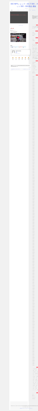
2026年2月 (33, 85)
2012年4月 (33, 333)
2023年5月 (33, 133)
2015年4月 (33, 279)
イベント (33, 68)
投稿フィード (33, 395)
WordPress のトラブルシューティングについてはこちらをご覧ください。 (26, 408)
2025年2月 (33, 103)
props (35, 382)
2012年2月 (33, 336)
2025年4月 (33, 100)
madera (33, 379)
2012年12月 (33, 321)
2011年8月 (33, 345)
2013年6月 (33, 312)
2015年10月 (33, 270)
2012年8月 (33, 327)
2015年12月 (33, 267)
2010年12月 (33, 357)
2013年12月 (33, 303)
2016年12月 (33, 249)
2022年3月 (33, 154)
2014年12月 (33, 285)
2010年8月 (33, 363)
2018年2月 (33, 228)
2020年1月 (33, 193)
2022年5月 (33, 151)
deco (33, 373)
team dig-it (33, 65)
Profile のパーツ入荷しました (35, 49)
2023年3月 (33, 136)
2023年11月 (33, 124)
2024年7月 (33, 112)
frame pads (34, 376)
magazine (36, 379)
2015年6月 (33, 276)
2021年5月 (33, 169)
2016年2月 (33, 264)
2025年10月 (33, 91)
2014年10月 (33, 288)
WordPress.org (33, 398)
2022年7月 (33, 148)
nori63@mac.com (18, 53)
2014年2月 (33, 300)
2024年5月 (33, 115)
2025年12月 (33, 88)
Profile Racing (33, 62)
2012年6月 (33, 330)
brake (35, 370)
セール (33, 71)
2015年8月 (33, 273)
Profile (33, 382)
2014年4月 (33, 297)
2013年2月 (33, 318)
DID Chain (33, 32)
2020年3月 (33, 190)
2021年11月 (33, 160)
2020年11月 (33, 178)
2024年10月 (33, 109)
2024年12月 (33, 106)
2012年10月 (33, 324)
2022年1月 (33, 157)
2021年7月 (33, 166)
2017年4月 (33, 243)
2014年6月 (33, 294)
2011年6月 (33, 348)
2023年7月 (33, 130)
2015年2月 (33, 282)
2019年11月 (33, 196)
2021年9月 (33, 163)
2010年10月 (33, 360)
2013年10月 (33, 306)
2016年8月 (33, 255)
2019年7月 (33, 202)
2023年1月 (33, 139)
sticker (33, 388)
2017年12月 (33, 231)
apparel (33, 370)
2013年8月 (33, 309)
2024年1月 (33, 121)
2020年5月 (33, 187)
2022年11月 (33, 142)
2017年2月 (33, 246)
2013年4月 (33, 315)
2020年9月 (33, 181)
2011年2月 (33, 354)
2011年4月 (33, 351)
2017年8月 (33, 237)
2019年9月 (33, 199)
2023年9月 (33, 127)
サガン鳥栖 (33, 40)
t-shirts (36, 388)
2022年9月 (33, 145)
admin (22, 25)
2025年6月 (33, 97)
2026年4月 (33, 82)
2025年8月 (33, 94)
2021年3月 (33, 172)
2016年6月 (33, 258)
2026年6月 (33, 79)
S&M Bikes (33, 35)
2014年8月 (33, 291)
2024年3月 (33, 118)
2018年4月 (33, 225)
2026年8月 (33, 76)
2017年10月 (33, 234)
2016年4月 (33, 261)
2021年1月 (33, 175)
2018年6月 (33, 222)
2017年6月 (33, 240)
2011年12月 (33, 339)
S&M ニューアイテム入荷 (34, 44)
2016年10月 (33, 252)
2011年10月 (33, 342)
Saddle (36, 385)
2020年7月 (33, 184)
